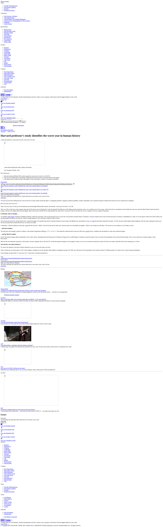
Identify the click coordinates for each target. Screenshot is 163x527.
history (23, 258)
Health (6, 63)
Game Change (8, 24)
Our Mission (7, 497)
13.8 (5, 84)
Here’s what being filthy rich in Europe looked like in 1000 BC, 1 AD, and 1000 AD (23, 299)
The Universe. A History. (10, 16)
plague (26, 258)
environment (10, 258)
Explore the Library (9, 10)
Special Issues (8, 66)
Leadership (7, 52)
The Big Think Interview (10, 6)
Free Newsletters (8, 90)
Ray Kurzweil (8, 39)
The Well (6, 79)
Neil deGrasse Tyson (9, 31)
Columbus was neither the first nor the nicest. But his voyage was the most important (23, 290)
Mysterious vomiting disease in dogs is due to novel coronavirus (18, 409)
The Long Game (8, 78)
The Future (7, 60)
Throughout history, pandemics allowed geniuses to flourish (17, 345)
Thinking (6, 50)
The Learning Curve (9, 76)
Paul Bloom (7, 37)
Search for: (4, 119)
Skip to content (5, 1)
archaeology (4, 258)
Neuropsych (7, 49)
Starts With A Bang (9, 73)
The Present (7, 58)
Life (5, 61)
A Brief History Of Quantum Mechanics (15, 19)
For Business (4, 130)
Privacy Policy (8, 502)
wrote (93, 221)
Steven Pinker (8, 35)
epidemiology (17, 258)
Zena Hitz (6, 34)
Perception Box (8, 81)
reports (87, 231)
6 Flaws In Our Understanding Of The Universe (17, 21)
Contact (6, 500)
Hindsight (6, 22)
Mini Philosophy (8, 75)
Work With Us (8, 499)
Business (6, 47)
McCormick (11, 216)
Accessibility (7, 505)
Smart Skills (7, 54)
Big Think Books (8, 72)
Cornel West (7, 40)
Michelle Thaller (8, 32)
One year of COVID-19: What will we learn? (13, 368)
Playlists (6, 9)
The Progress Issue (9, 17)
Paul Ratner (4, 182)
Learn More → (5, 98)
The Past (6, 57)
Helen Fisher (7, 42)
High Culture (7, 55)
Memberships (7, 91)
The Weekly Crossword (10, 517)
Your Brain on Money (10, 7)
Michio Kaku (7, 29)
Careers (6, 506)
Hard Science (7, 64)
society (30, 258)
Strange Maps (7, 82)
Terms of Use (7, 503)
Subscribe (10, 130)
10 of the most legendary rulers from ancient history (14, 322)
